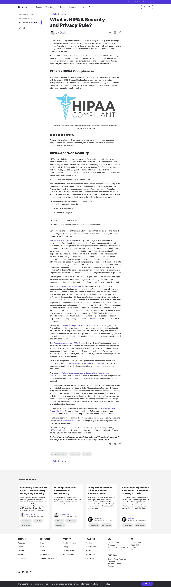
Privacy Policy (104, 584)
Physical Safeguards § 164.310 (75, 325)
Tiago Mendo (64, 514)
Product (39, 7)
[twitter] (20, 28)
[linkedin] (24, 28)
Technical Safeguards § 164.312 (67, 343)
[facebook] (28, 28)
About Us (87, 7)
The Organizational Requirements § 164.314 (85, 363)
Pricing (62, 7)
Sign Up (147, 7)
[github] (19, 571)
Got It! (147, 584)
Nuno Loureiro (30, 514)
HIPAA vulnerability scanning (68, 420)
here (59, 243)
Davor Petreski (60, 32)
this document (92, 318)
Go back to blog (59, 14)
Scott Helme (98, 518)
